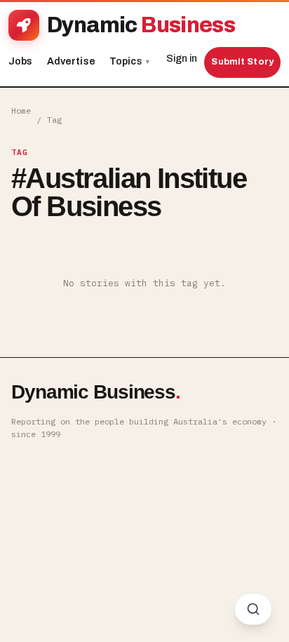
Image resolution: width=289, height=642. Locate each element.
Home (21, 110)
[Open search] (253, 609)
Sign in (181, 58)
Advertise (71, 61)
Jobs (20, 61)
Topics (129, 61)
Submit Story (242, 62)
